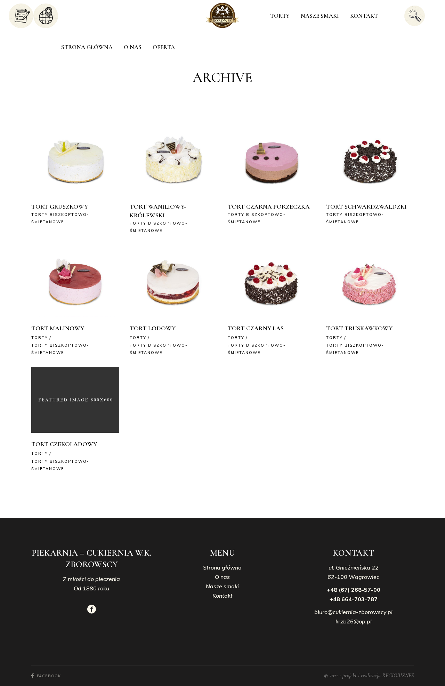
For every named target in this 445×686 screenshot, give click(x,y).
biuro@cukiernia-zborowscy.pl (353, 611)
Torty (39, 337)
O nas (222, 576)
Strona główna (222, 567)
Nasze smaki (222, 586)
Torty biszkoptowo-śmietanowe (60, 218)
